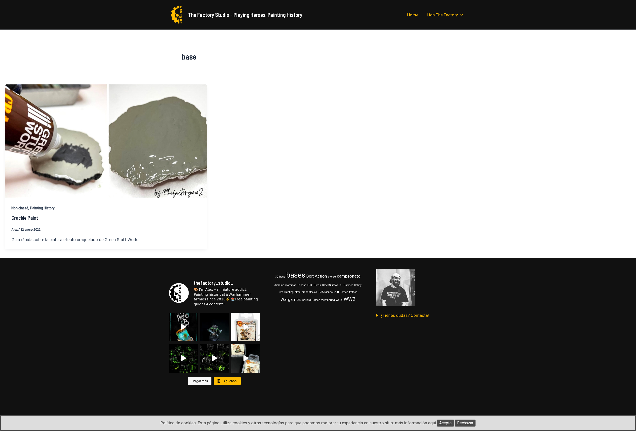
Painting (289, 292)
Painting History (42, 208)
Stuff (336, 292)
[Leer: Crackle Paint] (106, 140)
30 (276, 276)
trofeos (353, 292)
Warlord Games (311, 300)
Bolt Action (316, 276)
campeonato (348, 276)
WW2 (350, 299)
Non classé (19, 208)
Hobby (357, 285)
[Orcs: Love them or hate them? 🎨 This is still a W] (214, 327)
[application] (460, 15)
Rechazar (465, 423)
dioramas (290, 285)
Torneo (344, 292)
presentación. (310, 292)
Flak (310, 285)
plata (298, 292)
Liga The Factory (442, 14)
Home (412, 14)
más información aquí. (416, 422)
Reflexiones (326, 292)
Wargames (290, 299)
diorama (279, 285)
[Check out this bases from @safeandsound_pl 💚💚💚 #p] (183, 358)
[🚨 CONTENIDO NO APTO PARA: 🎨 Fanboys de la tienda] (183, 327)
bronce (332, 276)
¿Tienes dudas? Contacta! (404, 315)
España (301, 285)
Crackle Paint (24, 218)
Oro (281, 292)
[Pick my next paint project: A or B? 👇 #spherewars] (245, 358)
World (339, 300)
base (282, 276)
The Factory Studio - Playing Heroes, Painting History (245, 14)
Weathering (328, 300)
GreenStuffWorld (332, 285)
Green (317, 285)
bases (295, 275)
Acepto (445, 423)
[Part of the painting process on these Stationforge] (214, 358)
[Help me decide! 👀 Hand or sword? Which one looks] (245, 327)
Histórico (348, 285)
